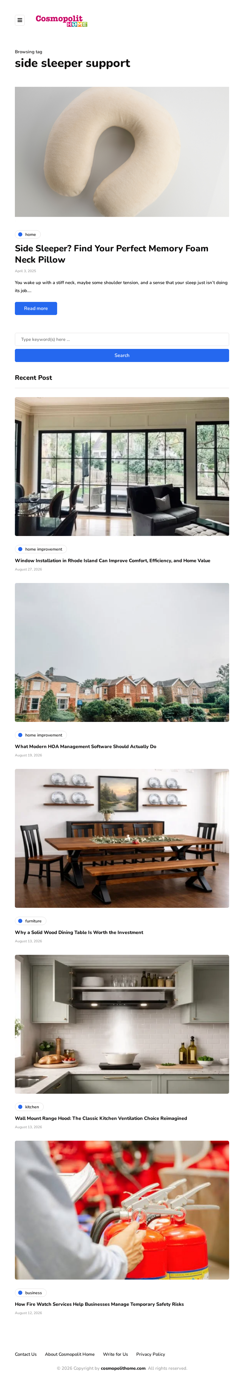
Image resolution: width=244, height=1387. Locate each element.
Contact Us (26, 1354)
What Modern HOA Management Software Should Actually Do (85, 746)
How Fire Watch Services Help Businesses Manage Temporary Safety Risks (99, 1304)
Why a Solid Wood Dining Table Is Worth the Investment (79, 932)
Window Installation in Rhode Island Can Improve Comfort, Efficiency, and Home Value (112, 560)
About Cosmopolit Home (70, 1354)
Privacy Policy (150, 1354)
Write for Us (115, 1354)
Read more (36, 308)
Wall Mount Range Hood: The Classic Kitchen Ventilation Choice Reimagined (101, 1118)
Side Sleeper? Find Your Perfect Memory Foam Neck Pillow (112, 254)
